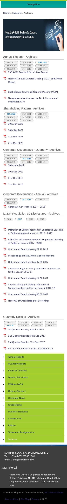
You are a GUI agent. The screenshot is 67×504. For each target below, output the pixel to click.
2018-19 (51, 322)
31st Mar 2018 (15, 184)
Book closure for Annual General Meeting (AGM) (33, 92)
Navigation (33, 4)
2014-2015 (26, 69)
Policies (12, 425)
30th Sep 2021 (15, 130)
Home (6, 13)
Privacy (35, 499)
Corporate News (16, 398)
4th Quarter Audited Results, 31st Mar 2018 (30, 348)
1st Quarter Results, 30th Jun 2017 (26, 329)
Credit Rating (15, 404)
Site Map (25, 499)
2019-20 (37, 322)
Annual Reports (16, 357)
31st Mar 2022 (15, 143)
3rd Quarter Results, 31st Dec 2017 (26, 342)
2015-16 (37, 326)
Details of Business (18, 377)
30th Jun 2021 (15, 124)
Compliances (14, 418)
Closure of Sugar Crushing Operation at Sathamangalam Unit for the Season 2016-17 (31, 286)
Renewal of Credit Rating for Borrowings (28, 300)
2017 (20, 219)
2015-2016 (11, 69)
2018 (9, 219)
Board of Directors (17, 370)
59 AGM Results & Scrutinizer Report (28, 72)
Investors (16, 13)
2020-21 (23, 322)
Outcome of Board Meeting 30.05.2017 (28, 294)
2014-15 (51, 326)
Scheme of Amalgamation (21, 432)
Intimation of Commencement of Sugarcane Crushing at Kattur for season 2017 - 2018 (35, 241)
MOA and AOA (15, 384)
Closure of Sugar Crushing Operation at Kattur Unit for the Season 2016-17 (34, 270)
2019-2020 (42, 62)
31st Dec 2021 (15, 136)
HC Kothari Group (54, 492)
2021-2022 (11, 62)
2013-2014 (42, 69)
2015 (42, 219)
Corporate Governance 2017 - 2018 (26, 206)
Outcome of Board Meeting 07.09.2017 (28, 262)
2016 (31, 219)
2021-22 (10, 322)
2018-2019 (11, 66)
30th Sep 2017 (15, 171)
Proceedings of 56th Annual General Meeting (31, 255)
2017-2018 (26, 66)
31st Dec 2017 (15, 178)
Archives (12, 439)
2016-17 (23, 326)
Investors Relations (18, 411)
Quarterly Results (17, 363)
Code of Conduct (17, 391)
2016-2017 (42, 66)
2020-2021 (26, 62)
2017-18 (11, 326)
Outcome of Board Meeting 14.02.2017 (28, 278)
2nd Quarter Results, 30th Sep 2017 (26, 335)
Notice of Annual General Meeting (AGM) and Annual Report (35, 80)
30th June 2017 (16, 165)
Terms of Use (12, 499)
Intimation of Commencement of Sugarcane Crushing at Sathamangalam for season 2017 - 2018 (35, 231)
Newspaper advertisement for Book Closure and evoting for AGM (33, 100)
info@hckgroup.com (23, 459)
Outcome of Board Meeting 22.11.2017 (28, 249)
